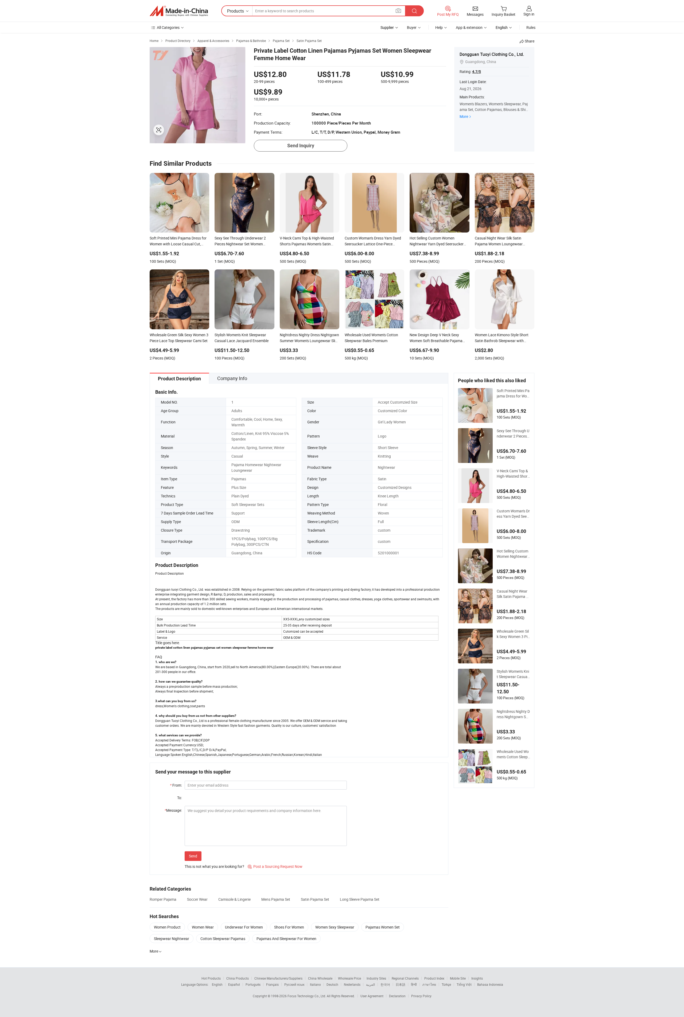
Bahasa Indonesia (490, 984)
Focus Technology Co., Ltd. (307, 996)
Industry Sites (376, 978)
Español (234, 984)
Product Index (434, 978)
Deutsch (332, 984)
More (464, 116)
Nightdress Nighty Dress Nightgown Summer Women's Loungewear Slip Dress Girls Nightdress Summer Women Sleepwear (513, 714)
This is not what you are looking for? (214, 866)
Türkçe (446, 984)
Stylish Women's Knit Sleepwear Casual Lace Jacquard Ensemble (513, 674)
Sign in (528, 14)
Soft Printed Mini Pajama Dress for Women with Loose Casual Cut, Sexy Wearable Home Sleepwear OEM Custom (513, 393)
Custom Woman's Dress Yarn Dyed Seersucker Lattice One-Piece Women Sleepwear (513, 513)
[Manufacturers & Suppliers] (179, 11)
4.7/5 (476, 71)
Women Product (167, 927)
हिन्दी (414, 984)
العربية (370, 984)
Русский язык (294, 984)
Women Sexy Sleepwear (334, 927)
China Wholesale (320, 978)
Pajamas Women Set (383, 927)
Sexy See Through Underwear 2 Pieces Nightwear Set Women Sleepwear (513, 433)
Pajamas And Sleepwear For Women (286, 938)
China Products (237, 978)
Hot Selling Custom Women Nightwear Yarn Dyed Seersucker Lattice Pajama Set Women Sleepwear (513, 553)
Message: (173, 810)
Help (439, 27)
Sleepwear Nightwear (171, 938)
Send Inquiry (300, 145)
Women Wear (203, 927)
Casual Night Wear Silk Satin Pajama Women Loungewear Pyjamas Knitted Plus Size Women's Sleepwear (513, 594)
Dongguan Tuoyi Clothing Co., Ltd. (492, 54)
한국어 (385, 984)
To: (179, 797)
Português (253, 984)
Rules (530, 27)
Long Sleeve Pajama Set (359, 899)
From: (176, 785)
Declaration (397, 996)
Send (193, 856)
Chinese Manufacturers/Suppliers (278, 978)
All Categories (168, 27)
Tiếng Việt (464, 984)
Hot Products (211, 978)
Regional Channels (405, 978)
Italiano (315, 984)
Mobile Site (458, 978)
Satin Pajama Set (315, 899)
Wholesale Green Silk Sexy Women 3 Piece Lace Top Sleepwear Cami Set (513, 634)
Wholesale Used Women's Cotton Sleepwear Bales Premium (513, 754)
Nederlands (352, 984)
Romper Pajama (163, 899)
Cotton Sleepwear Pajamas (222, 938)
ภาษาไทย (429, 984)
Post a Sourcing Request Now (275, 866)
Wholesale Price (349, 978)
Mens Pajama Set (275, 899)
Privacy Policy (421, 996)
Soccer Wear (197, 899)
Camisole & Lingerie (234, 899)
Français (272, 984)
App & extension (469, 27)
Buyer (412, 27)
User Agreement (371, 996)
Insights (477, 978)
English (217, 984)
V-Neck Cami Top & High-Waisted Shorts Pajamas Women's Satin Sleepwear (513, 473)
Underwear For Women (244, 927)
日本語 (400, 984)
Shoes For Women (289, 927)
